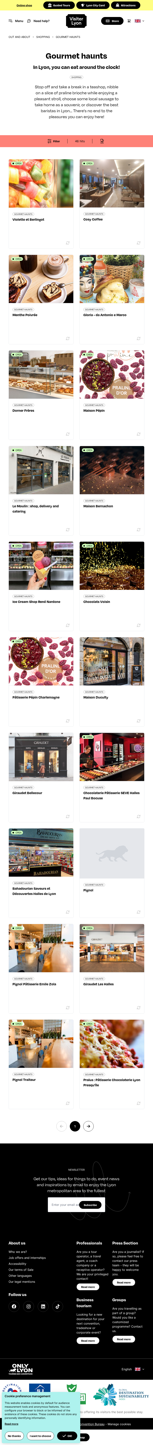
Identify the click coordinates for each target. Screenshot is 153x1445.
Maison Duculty (95, 697)
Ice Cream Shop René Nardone (36, 601)
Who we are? (18, 1252)
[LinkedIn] (43, 1306)
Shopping (43, 36)
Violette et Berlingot (28, 219)
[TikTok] (57, 1306)
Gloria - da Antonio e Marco (105, 314)
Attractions (128, 5)
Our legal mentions (22, 1281)
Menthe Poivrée (25, 314)
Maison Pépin (94, 410)
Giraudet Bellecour (27, 792)
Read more (88, 1287)
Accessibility (17, 1264)
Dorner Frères (23, 410)
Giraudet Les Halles (98, 984)
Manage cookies (119, 1424)
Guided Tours (61, 5)
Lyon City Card (95, 5)
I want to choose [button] (40, 1436)
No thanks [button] (14, 1436)
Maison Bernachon (98, 506)
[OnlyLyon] (20, 1369)
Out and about (19, 36)
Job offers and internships (27, 1258)
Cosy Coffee (93, 219)
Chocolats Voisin (96, 601)
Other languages (20, 1276)
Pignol (88, 890)
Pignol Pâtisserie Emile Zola (34, 984)
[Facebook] (14, 1306)
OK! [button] (70, 1436)
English (127, 1369)
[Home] (76, 21)
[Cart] (129, 21)
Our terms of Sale (21, 1270)
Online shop (24, 5)
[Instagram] (28, 1306)
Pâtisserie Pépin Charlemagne (36, 697)
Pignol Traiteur (24, 1079)
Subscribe (90, 1205)
